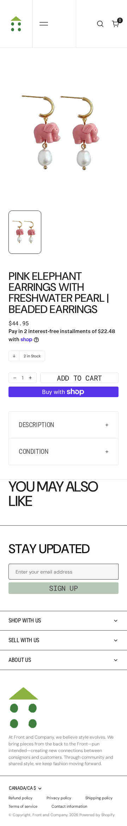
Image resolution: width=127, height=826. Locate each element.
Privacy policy (59, 797)
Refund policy (20, 797)
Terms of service (22, 806)
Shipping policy (99, 797)
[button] (43, 24)
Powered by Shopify (97, 814)
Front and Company (49, 814)
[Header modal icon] (44, 24)
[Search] (100, 23)
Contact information (69, 806)
